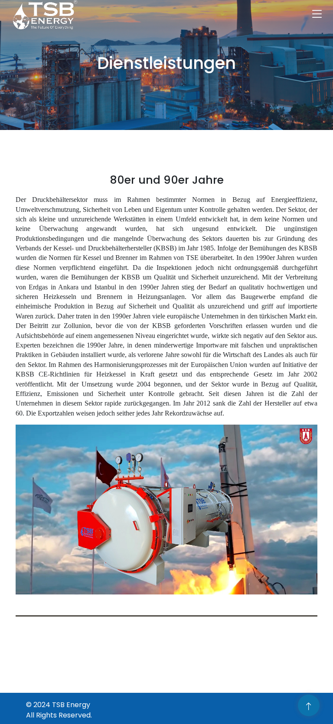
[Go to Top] (309, 706)
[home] (40, 15)
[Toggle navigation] (317, 15)
